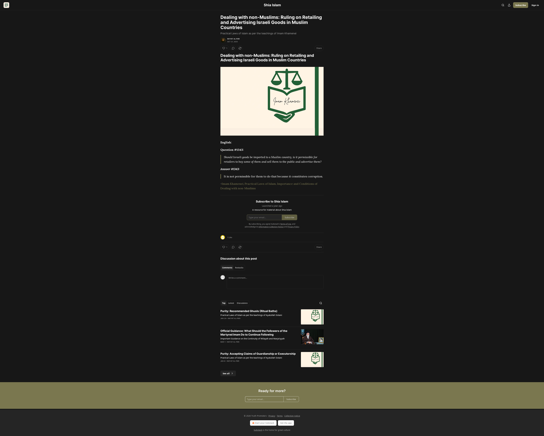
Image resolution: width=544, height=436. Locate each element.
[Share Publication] (509, 5)
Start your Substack (264, 423)
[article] (272, 317)
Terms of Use (285, 224)
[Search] (503, 5)
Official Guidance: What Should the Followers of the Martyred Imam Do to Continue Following (253, 332)
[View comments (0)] (233, 48)
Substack (258, 430)
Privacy (271, 415)
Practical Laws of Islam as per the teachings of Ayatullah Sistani (251, 315)
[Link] (216, 58)
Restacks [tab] (239, 267)
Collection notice (292, 415)
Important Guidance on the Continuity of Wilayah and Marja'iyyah (252, 338)
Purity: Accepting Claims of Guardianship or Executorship (258, 353)
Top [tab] (223, 303)
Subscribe (520, 5)
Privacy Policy (293, 226)
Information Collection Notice (271, 226)
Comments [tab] (227, 267)
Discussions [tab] (242, 303)
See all (226, 373)
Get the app (286, 423)
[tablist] (232, 267)
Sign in (535, 5)
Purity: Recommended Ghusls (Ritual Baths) (248, 311)
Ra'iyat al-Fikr (233, 39)
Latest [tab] (231, 303)
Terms (280, 415)
